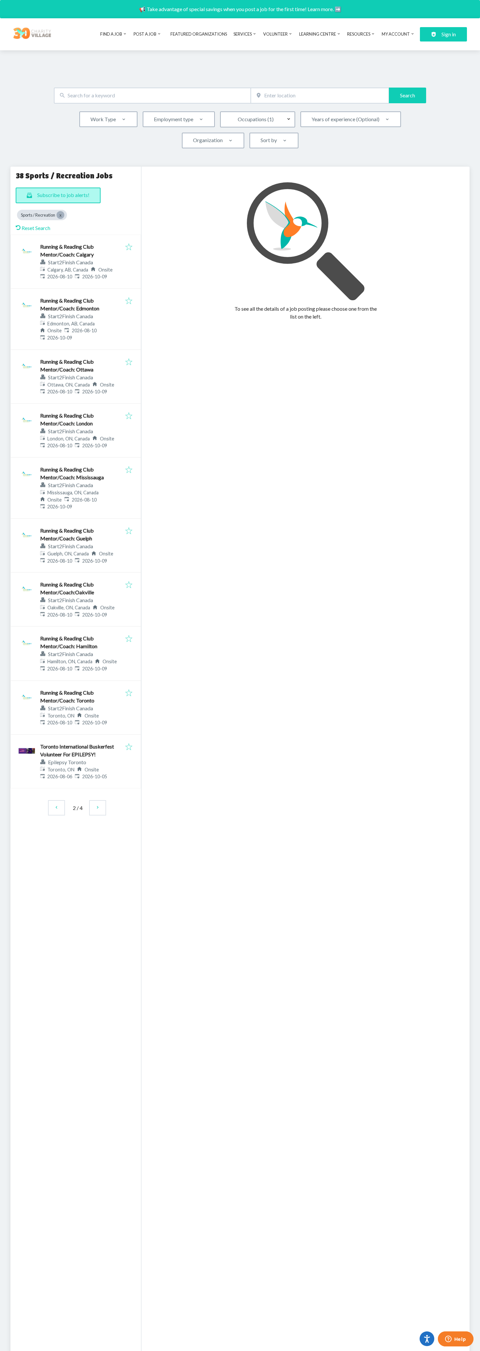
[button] (80, 269)
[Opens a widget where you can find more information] (455, 1339)
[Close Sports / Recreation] (60, 215)
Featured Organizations (198, 34)
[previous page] (56, 808)
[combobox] (152, 96)
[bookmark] (129, 247)
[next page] (97, 808)
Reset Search (36, 228)
